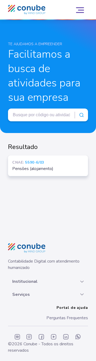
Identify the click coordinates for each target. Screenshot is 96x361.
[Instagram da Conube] (29, 337)
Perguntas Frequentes (67, 318)
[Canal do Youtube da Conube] (53, 337)
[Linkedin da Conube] (66, 337)
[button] (48, 281)
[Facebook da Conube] (41, 337)
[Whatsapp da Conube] (78, 337)
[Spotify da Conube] (17, 337)
